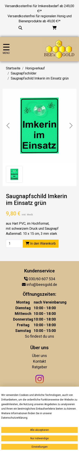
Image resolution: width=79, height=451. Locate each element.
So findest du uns (39, 336)
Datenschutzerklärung (14, 417)
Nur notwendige (39, 438)
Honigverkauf (35, 68)
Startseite (13, 68)
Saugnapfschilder (23, 73)
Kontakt (39, 361)
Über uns (39, 355)
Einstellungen (40, 446)
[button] (14, 174)
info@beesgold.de (42, 284)
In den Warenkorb (42, 243)
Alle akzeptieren (39, 429)
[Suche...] (20, 28)
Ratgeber (39, 367)
